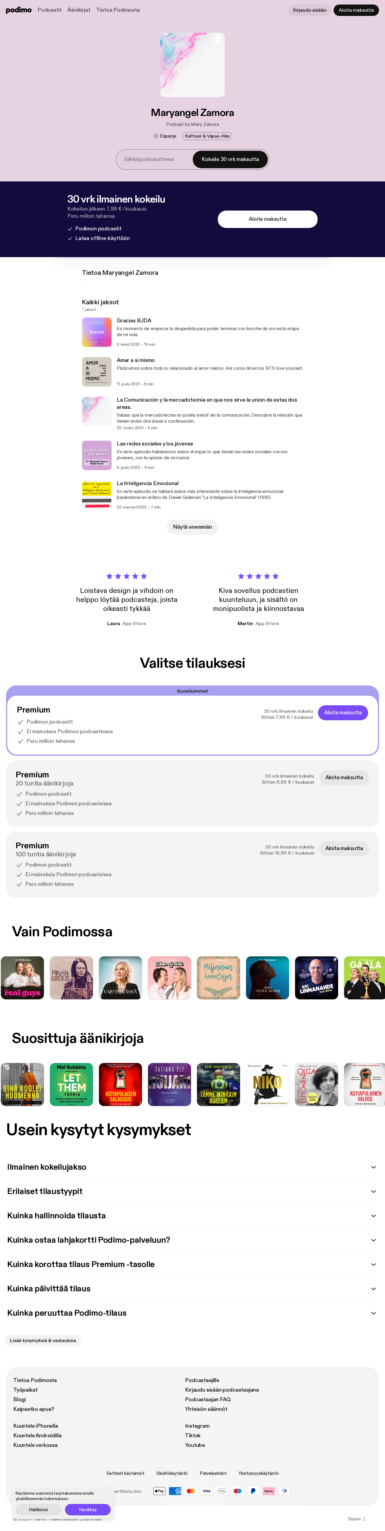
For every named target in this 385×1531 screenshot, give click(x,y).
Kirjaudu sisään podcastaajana (222, 1390)
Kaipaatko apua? (33, 1409)
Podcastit (49, 10)
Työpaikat (25, 1390)
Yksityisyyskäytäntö (259, 1473)
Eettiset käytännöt (125, 1473)
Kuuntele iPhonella (35, 1426)
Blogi (19, 1399)
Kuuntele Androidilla (37, 1435)
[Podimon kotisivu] (19, 10)
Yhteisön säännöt (206, 1409)
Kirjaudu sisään (309, 10)
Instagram (197, 1426)
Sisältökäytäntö (172, 1473)
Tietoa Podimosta (118, 10)
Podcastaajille (202, 1380)
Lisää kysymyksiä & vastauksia (43, 1341)
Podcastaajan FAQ (207, 1399)
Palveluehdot (213, 1473)
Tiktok (193, 1435)
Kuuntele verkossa (35, 1445)
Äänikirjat (78, 10)
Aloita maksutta (356, 10)
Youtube (195, 1445)
